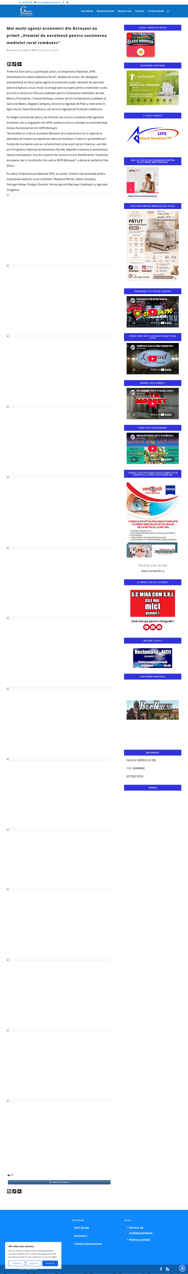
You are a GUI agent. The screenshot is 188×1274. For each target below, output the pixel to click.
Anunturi (139, 11)
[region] (33, 1255)
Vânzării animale (105, 11)
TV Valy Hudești (156, 11)
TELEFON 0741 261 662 (152, 565)
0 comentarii (53, 50)
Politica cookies (139, 1239)
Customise (16, 1263)
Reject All (33, 1263)
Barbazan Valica (15, 50)
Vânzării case (125, 11)
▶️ (140, 51)
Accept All (50, 1263)
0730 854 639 (26, 2)
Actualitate (87, 11)
